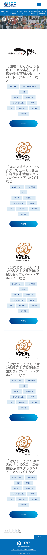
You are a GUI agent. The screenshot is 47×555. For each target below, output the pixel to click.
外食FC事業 (13, 86)
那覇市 (28, 483)
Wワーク (16, 97)
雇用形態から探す (33, 12)
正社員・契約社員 (18, 103)
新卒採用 (23, 114)
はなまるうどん (16, 187)
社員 (11, 108)
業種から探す (4, 12)
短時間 (32, 103)
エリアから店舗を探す (14, 12)
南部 (23, 192)
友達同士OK (29, 97)
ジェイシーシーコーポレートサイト (23, 550)
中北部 (23, 92)
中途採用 (34, 108)
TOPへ (40, 537)
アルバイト (22, 108)
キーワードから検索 (42, 12)
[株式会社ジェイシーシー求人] (10, 4)
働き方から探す (23, 12)
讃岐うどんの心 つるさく (30, 86)
